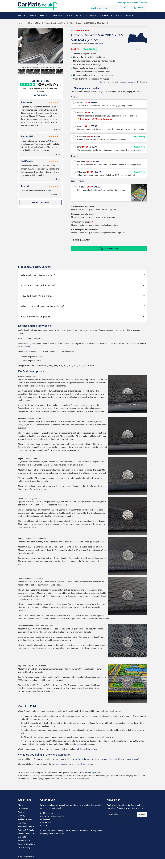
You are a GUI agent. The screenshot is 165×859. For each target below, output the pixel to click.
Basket (140, 8)
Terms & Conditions (26, 844)
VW (118, 15)
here (28, 347)
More (128, 15)
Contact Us (23, 808)
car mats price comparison (88, 772)
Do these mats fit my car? (109, 82)
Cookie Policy (24, 847)
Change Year (99, 43)
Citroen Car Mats (34, 23)
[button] (21, 71)
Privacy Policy (24, 840)
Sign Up (142, 814)
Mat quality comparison (128, 82)
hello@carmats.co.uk (52, 808)
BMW (31, 15)
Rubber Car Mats (25, 819)
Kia (68, 15)
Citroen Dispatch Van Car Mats (81, 764)
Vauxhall (105, 15)
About (20, 805)
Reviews (21, 812)
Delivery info (142, 82)
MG (78, 15)
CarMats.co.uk (29, 857)
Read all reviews (40, 202)
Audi (20, 15)
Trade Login (121, 3)
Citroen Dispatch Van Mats (55, 23)
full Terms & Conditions (87, 749)
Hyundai (56, 15)
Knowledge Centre (26, 826)
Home (20, 23)
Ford (43, 15)
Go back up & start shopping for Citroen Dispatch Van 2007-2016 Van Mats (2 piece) (103, 759)
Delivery (21, 816)
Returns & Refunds (26, 830)
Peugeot (90, 15)
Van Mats (22, 823)
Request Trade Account (138, 3)
